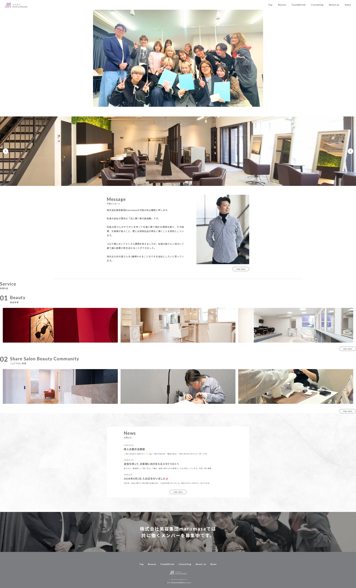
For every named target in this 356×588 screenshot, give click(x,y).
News (348, 4)
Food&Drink (299, 4)
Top (270, 4)
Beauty (282, 4)
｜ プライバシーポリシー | (178, 579)
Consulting (317, 4)
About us (334, 4)
